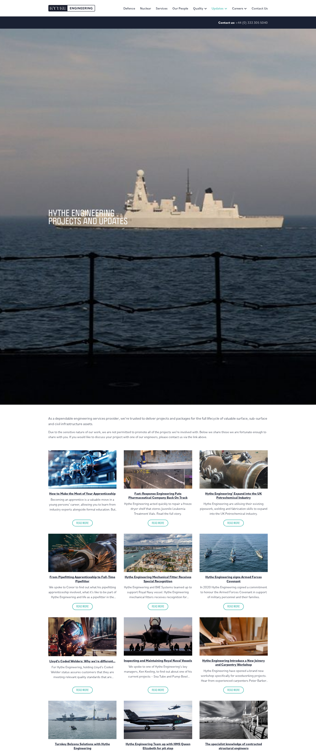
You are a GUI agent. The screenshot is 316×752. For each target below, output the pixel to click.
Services (162, 8)
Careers (237, 8)
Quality (198, 8)
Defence (129, 8)
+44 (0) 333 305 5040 (252, 22)
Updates (217, 8)
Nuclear (145, 8)
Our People (180, 8)
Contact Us (260, 8)
